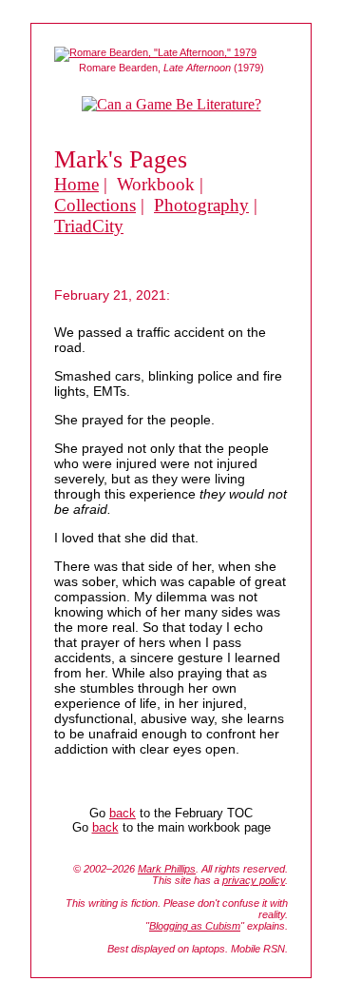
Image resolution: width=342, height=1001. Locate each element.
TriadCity (89, 226)
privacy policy (253, 880)
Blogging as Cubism (194, 926)
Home (76, 184)
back (122, 813)
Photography (201, 205)
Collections (95, 205)
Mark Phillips (167, 868)
